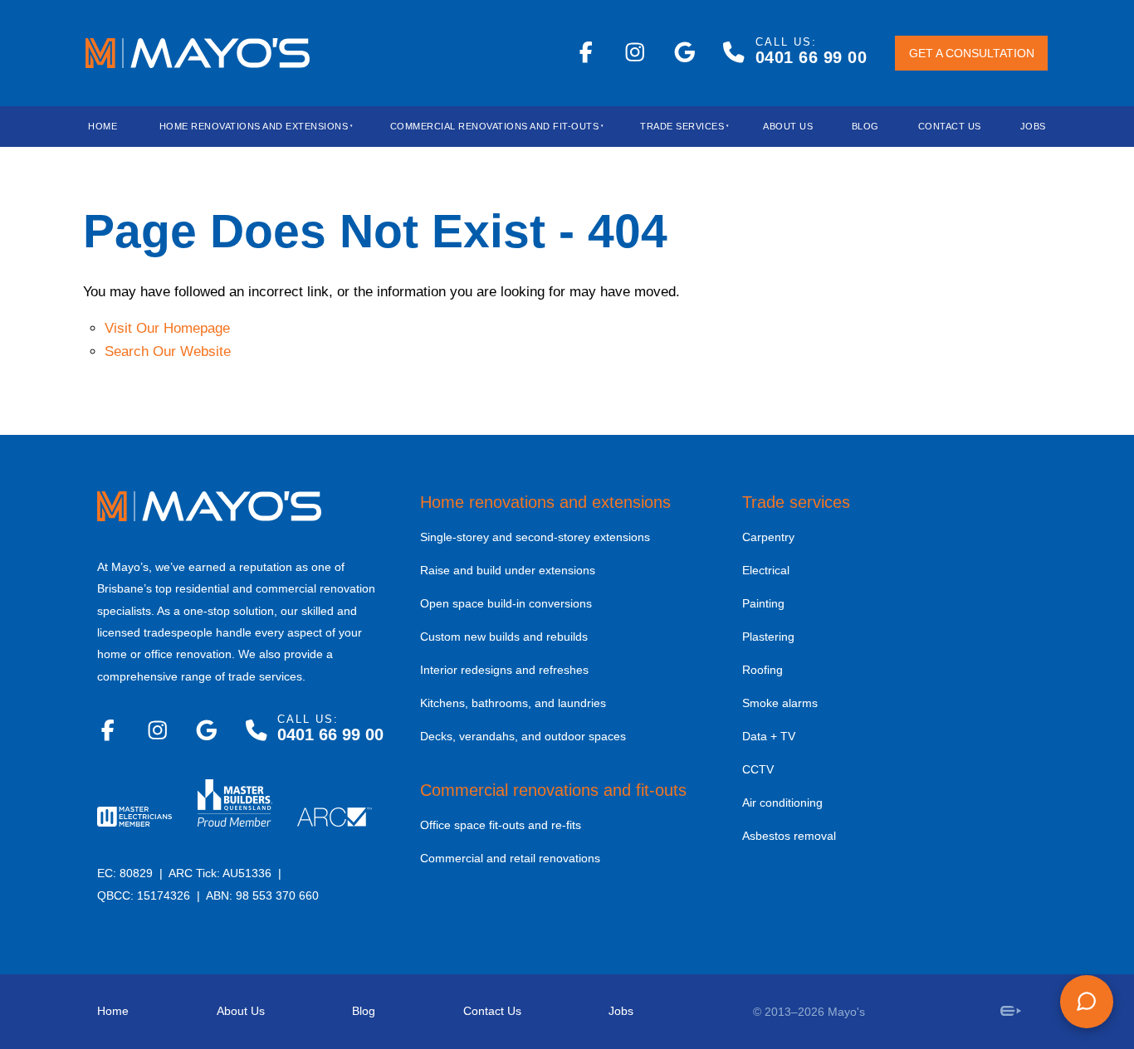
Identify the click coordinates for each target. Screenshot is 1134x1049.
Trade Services (682, 126)
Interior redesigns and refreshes (504, 669)
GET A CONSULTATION (950, 54)
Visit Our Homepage (167, 328)
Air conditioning (782, 802)
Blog (363, 1010)
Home (102, 126)
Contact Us (949, 126)
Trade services (796, 502)
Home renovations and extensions (545, 502)
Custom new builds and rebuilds (504, 636)
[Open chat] (1086, 1001)
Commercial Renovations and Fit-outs (494, 126)
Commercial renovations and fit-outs (553, 790)
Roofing (762, 669)
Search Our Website (168, 351)
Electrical (765, 570)
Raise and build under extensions (507, 570)
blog (865, 126)
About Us (788, 126)
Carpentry (768, 537)
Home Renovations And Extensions (254, 126)
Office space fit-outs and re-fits (500, 825)
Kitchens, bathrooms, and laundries (513, 703)
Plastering (768, 636)
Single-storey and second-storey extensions (535, 537)
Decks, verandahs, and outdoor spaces (523, 736)
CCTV (758, 769)
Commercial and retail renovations (510, 858)
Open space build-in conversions (506, 603)
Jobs (1033, 126)
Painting (763, 603)
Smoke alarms (780, 703)
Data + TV (768, 736)
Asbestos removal (789, 835)
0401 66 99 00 (811, 57)
